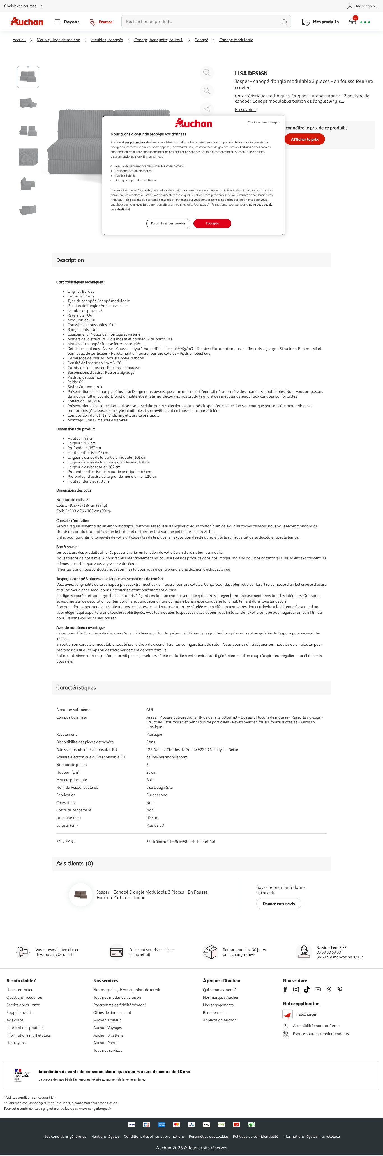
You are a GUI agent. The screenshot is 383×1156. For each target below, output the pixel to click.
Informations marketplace (28, 1035)
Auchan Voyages (107, 1027)
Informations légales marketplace (311, 1136)
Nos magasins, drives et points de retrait (126, 989)
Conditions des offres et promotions (154, 1136)
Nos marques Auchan (221, 997)
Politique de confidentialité (255, 1136)
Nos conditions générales (64, 1136)
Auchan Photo (105, 1042)
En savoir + (245, 109)
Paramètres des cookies (168, 223)
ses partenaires (135, 142)
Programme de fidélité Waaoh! (119, 1005)
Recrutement (214, 1012)
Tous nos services (107, 1050)
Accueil (19, 40)
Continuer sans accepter (264, 122)
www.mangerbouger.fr (95, 1109)
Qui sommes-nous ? (220, 989)
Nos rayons (16, 1042)
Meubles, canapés (107, 40)
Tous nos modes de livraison (117, 997)
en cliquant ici (44, 1097)
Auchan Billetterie (108, 1035)
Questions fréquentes (24, 997)
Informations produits (24, 1027)
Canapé (201, 40)
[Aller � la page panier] (360, 22)
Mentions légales (105, 1136)
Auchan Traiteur (107, 1020)
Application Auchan (220, 1020)
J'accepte (212, 223)
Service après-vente (23, 1005)
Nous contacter (19, 989)
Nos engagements (218, 1005)
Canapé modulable (236, 40)
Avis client (14, 1020)
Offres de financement (112, 1012)
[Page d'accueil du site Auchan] (28, 22)
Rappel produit (19, 1012)
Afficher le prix (305, 139)
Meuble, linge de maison (58, 40)
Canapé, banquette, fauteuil (158, 40)
